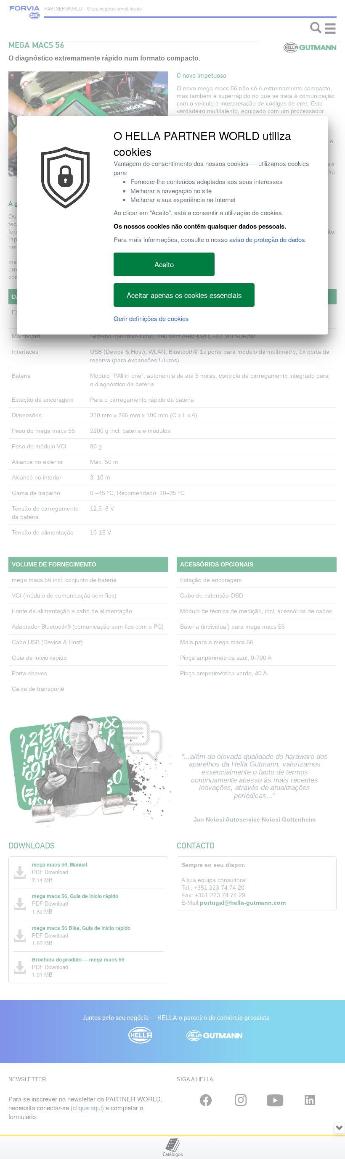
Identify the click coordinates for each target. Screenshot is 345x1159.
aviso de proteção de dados (267, 239)
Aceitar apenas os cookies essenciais (184, 295)
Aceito (164, 264)
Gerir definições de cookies (151, 318)
